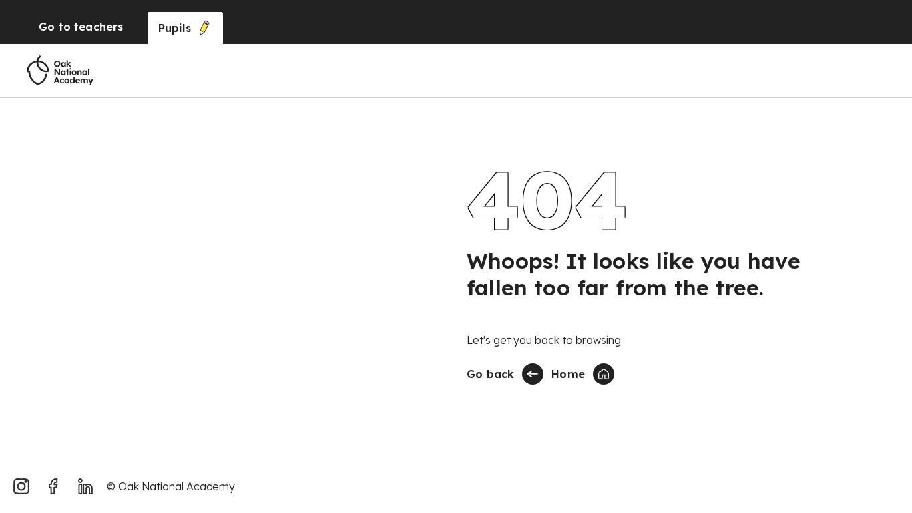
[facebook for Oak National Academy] (53, 486)
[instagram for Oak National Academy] (21, 486)
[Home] (60, 71)
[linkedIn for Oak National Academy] (85, 486)
